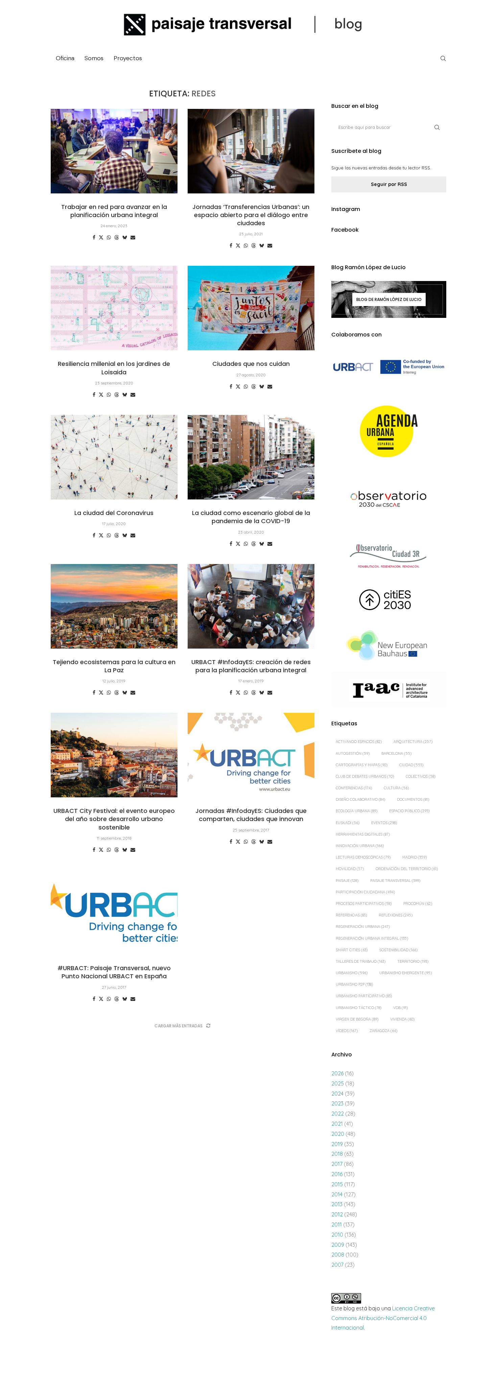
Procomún (417, 903)
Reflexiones (395, 915)
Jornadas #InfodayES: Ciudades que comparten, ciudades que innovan (251, 814)
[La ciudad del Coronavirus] (114, 457)
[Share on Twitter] (101, 237)
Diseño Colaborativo (360, 799)
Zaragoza (383, 1030)
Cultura (396, 788)
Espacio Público (409, 811)
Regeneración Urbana (363, 926)
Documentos (413, 799)
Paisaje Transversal (395, 880)
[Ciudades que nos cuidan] (251, 308)
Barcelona (396, 753)
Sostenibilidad (398, 950)
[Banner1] (388, 367)
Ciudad (411, 765)
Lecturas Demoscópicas (363, 857)
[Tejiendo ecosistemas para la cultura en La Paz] (114, 606)
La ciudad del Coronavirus (113, 513)
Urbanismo (352, 972)
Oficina (65, 58)
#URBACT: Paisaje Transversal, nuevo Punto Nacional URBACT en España (114, 972)
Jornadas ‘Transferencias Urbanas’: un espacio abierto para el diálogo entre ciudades (250, 215)
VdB (400, 1007)
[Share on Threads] (116, 237)
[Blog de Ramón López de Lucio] (388, 299)
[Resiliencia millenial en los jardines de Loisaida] (114, 308)
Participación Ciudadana (365, 892)
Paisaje (347, 880)
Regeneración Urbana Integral (372, 938)
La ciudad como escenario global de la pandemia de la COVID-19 (251, 517)
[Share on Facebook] (94, 237)
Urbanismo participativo (364, 995)
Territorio (412, 961)
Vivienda (402, 1019)
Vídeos (347, 1030)
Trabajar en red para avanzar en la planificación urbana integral (114, 211)
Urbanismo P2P (354, 984)
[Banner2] (388, 431)
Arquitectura (413, 741)
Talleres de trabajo (360, 961)
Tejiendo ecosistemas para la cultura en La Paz (114, 666)
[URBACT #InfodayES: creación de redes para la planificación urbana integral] (251, 606)
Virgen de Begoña (357, 1019)
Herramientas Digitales (363, 834)
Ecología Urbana (356, 811)
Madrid (414, 857)
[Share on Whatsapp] (109, 237)
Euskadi (347, 822)
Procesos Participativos (364, 903)
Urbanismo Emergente (405, 972)
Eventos (384, 822)
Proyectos (128, 58)
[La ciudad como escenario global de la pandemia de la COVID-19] (251, 457)
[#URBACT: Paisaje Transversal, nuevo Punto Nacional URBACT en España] (114, 912)
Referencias (351, 915)
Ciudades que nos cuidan (251, 363)
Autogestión (353, 753)
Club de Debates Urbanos (365, 776)
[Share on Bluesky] (124, 237)
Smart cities (352, 950)
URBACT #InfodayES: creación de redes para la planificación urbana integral (251, 666)
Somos (94, 58)
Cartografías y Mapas (361, 765)
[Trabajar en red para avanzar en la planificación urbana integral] (114, 151)
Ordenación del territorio (407, 868)
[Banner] (388, 499)
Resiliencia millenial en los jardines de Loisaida (114, 367)
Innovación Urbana (360, 845)
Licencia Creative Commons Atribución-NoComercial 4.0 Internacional (383, 1318)
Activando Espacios (359, 741)
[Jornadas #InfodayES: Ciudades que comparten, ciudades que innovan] (251, 755)
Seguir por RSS (389, 184)
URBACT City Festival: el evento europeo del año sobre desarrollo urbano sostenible (114, 819)
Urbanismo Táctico (358, 1007)
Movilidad (350, 868)
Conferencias (354, 788)
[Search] (443, 58)
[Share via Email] (133, 237)
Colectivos (420, 776)
